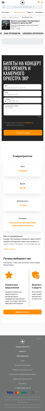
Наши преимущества (12, 33)
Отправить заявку (23, 133)
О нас (22, 360)
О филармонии (22, 356)
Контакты (22, 383)
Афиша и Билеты (19, 12)
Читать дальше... (9, 249)
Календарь (5, 12)
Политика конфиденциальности (22, 374)
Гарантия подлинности (22, 379)
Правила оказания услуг (22, 369)
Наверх (39, 339)
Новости (30, 12)
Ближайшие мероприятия (32, 33)
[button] (6, 101)
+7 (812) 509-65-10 (23, 388)
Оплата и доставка (22, 365)
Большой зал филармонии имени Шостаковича (25, 25)
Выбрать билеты (23, 312)
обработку (29, 122)
